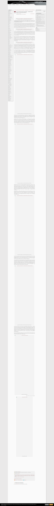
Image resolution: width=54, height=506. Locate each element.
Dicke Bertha (24, 4)
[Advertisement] (27, 7)
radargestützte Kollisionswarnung (20, 475)
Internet (9, 48)
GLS (9, 43)
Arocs (9, 15)
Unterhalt (10, 88)
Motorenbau (10, 60)
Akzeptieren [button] (51, 504)
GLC (9, 41)
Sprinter (9, 80)
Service (9, 72)
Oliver (37, 21)
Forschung (10, 36)
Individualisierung (10, 46)
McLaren (10, 54)
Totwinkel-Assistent (32, 475)
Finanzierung (10, 34)
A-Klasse (14, 0)
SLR (9, 76)
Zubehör (10, 99)
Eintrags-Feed (37, 29)
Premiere (10, 67)
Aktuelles (10, 4)
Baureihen (12, 0)
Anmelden (37, 28)
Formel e (10, 35)
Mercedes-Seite (9, 0)
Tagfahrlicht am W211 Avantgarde (41, 21)
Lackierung (10, 50)
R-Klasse (10, 69)
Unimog (9, 87)
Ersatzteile (10, 32)
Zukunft (9, 100)
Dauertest (16, 475)
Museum (10, 62)
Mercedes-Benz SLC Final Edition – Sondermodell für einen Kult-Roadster (40, 15)
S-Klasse (10, 71)
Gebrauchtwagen (10, 37)
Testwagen (29, 475)
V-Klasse (10, 89)
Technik (9, 82)
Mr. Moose (29, 4)
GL (9, 39)
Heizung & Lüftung (10, 45)
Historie (21, 4)
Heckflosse (10, 44)
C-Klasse (10, 22)
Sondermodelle (10, 78)
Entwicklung (10, 30)
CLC (9, 26)
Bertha (9, 21)
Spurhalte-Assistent (26, 475)
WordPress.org (37, 30)
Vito (9, 95)
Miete (9, 58)
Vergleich (10, 91)
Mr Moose (10, 61)
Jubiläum (10, 49)
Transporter (10, 85)
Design (9, 28)
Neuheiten (10, 63)
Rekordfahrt (10, 70)
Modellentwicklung (10, 59)
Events (9, 33)
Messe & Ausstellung (11, 57)
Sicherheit (10, 73)
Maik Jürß (25, 14)
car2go (9, 23)
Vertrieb (9, 93)
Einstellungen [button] (46, 504)
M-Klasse (10, 52)
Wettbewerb (10, 96)
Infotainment (10, 47)
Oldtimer (10, 65)
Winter (9, 97)
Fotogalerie (17, 4)
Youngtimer (10, 98)
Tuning (9, 86)
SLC (9, 75)
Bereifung (10, 20)
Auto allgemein (10, 17)
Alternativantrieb (10, 13)
